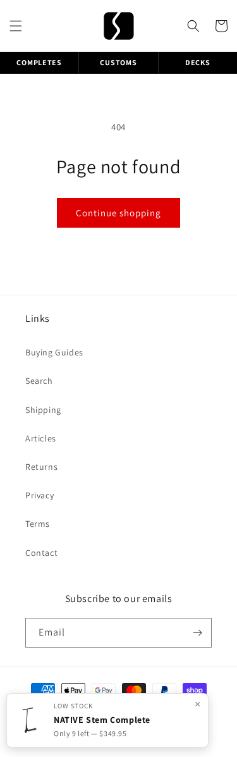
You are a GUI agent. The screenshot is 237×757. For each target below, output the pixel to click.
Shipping (43, 409)
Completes (38, 62)
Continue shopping (118, 213)
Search (39, 380)
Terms (37, 523)
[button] (16, 26)
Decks (197, 62)
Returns (41, 466)
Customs (118, 62)
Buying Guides (54, 352)
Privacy (39, 495)
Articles (40, 438)
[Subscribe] (197, 633)
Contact (41, 552)
